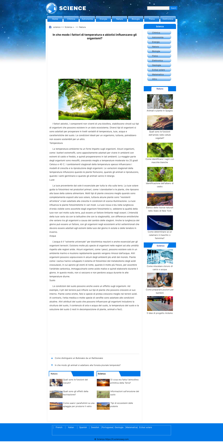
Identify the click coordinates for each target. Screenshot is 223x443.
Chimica (71, 19)
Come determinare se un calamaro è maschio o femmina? (160, 234)
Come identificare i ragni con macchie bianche (160, 161)
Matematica (158, 74)
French (59, 427)
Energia (103, 19)
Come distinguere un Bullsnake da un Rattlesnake (79, 358)
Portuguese (107, 427)
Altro (154, 79)
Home (55, 19)
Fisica (152, 19)
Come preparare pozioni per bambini (160, 291)
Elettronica (168, 19)
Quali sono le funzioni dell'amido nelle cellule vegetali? (160, 134)
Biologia (136, 19)
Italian (71, 427)
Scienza (68, 27)
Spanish (83, 427)
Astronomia (87, 19)
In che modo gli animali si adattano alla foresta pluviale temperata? (88, 365)
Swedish (95, 427)
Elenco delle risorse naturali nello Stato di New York (159, 209)
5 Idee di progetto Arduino (160, 313)
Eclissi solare (158, 69)
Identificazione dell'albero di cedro (160, 185)
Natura (119, 19)
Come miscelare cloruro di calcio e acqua (160, 268)
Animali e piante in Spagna (160, 110)
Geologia (156, 65)
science (57, 27)
